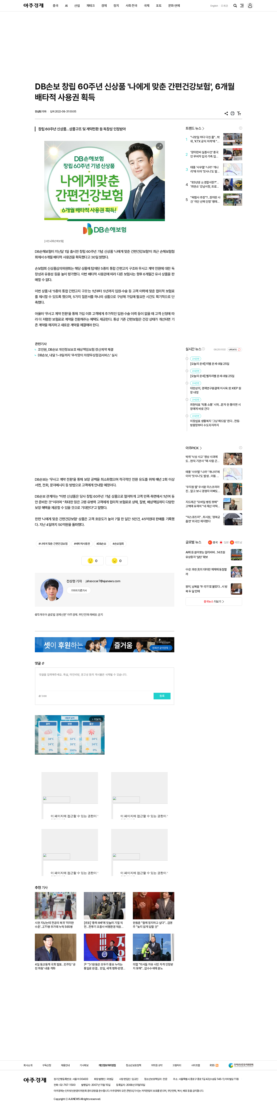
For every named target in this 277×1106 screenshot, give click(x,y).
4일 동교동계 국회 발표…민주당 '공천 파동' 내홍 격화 (55, 966)
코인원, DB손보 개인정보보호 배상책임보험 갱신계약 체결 (75, 349)
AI (66, 6)
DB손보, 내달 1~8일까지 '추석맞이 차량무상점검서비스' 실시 (77, 355)
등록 (162, 696)
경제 (104, 6)
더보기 (203, 603)
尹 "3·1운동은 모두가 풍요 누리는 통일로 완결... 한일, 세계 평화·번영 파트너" (103, 966)
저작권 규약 (156, 1065)
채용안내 (65, 1065)
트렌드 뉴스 (193, 128)
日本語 (224, 5)
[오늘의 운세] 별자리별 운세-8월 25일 (212, 376)
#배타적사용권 (82, 543)
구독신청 (46, 1065)
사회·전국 (131, 6)
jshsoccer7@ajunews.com (103, 581)
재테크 (90, 6)
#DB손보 (101, 543)
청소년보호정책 (133, 1065)
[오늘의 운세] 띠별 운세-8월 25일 (209, 364)
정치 (116, 6)
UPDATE (233, 349)
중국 (55, 6)
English (214, 5)
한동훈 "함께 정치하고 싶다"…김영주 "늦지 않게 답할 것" (152, 925)
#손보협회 (118, 543)
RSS (212, 1065)
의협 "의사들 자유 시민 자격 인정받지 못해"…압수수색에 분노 (153, 966)
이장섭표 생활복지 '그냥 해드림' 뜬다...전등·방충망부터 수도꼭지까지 (215, 423)
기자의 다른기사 (79, 590)
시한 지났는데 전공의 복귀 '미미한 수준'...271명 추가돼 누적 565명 (54, 925)
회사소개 (28, 1065)
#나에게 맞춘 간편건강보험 (53, 543)
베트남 (238, 542)
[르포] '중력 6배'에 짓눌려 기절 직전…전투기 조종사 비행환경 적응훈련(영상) (104, 925)
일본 (226, 542)
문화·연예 (174, 6)
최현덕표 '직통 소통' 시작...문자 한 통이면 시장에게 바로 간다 (215, 407)
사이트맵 (195, 1065)
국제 (146, 6)
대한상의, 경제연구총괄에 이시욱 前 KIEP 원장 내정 (215, 390)
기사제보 (84, 1065)
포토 (158, 6)
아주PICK (192, 448)
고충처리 (176, 1065)
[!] (240, 128)
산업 (77, 6)
